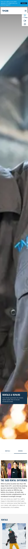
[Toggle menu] (25, 11)
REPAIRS (20, 451)
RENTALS (7, 451)
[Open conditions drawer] (25, 24)
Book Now (24, 3)
